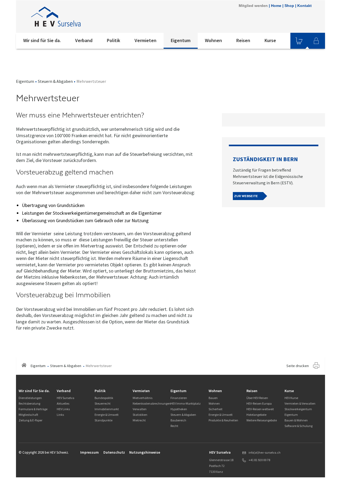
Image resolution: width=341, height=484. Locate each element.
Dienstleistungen (30, 398)
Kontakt (304, 5)
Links (60, 415)
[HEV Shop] (298, 41)
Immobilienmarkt (107, 409)
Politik (113, 40)
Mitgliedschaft (28, 415)
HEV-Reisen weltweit (260, 409)
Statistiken (140, 415)
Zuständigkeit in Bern (265, 159)
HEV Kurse (291, 398)
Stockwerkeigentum (298, 409)
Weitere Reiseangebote (261, 420)
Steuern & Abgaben (55, 81)
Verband (83, 40)
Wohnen (213, 40)
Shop (289, 5)
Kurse (270, 40)
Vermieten (145, 40)
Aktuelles (63, 403)
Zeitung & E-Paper (30, 420)
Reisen (243, 40)
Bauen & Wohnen (296, 420)
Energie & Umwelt (107, 415)
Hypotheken (178, 409)
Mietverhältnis (142, 398)
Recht (174, 426)
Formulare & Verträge (33, 409)
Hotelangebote (256, 415)
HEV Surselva (65, 398)
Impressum (89, 452)
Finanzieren (178, 398)
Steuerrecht (103, 403)
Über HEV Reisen (257, 398)
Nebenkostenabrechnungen (152, 403)
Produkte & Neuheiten (223, 420)
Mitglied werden (253, 5)
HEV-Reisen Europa (259, 403)
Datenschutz (114, 452)
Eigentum (180, 40)
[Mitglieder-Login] (316, 41)
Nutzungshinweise (144, 452)
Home (276, 5)
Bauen (213, 398)
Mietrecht (139, 420)
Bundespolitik (104, 398)
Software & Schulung (298, 426)
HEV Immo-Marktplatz (185, 403)
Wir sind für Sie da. (42, 40)
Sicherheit (215, 409)
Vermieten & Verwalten (300, 403)
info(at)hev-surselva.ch (265, 452)
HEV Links (63, 409)
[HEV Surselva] (87, 16)
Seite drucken (297, 365)
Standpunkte (103, 420)
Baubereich (178, 420)
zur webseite (246, 196)
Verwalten (140, 409)
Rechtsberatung (29, 403)
